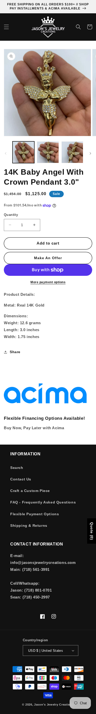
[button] (6, 27)
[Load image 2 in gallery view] (48, 152)
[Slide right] (90, 153)
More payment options (48, 282)
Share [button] (15, 352)
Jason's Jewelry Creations (54, 704)
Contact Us (20, 479)
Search (16, 468)
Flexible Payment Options (34, 514)
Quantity (11, 215)
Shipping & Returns (28, 525)
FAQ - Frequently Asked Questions (43, 502)
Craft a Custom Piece (30, 491)
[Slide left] (5, 153)
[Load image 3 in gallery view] (72, 152)
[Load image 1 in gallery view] (23, 152)
